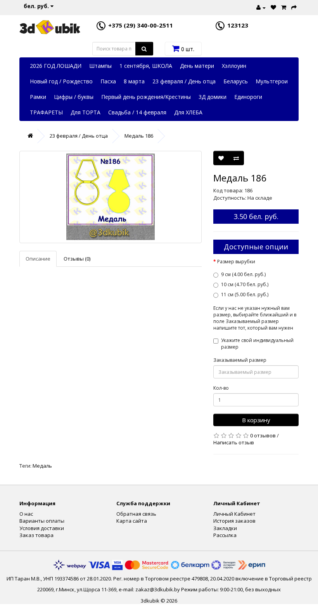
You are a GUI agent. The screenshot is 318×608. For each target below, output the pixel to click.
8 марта (134, 81)
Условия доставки (41, 528)
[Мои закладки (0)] (272, 6)
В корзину (256, 420)
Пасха (108, 81)
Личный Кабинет (234, 513)
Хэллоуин (234, 65)
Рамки (38, 96)
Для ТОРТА (85, 112)
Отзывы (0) (77, 258)
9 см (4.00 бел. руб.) (243, 274)
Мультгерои (272, 81)
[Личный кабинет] (260, 6)
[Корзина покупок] (282, 6)
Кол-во (221, 388)
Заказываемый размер (239, 360)
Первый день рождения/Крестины (146, 96)
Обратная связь (136, 513)
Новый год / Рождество (61, 81)
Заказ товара (36, 535)
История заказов (234, 520)
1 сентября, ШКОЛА (145, 65)
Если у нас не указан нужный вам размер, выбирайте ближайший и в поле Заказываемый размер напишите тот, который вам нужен (254, 318)
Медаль (42, 465)
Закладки (225, 528)
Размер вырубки (236, 261)
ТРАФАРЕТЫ (46, 112)
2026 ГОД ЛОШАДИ (55, 65)
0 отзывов (263, 435)
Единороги (248, 96)
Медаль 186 (138, 135)
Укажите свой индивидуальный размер (257, 343)
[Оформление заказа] (293, 6)
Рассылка (225, 535)
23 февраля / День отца (184, 81)
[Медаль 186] (110, 197)
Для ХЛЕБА (188, 112)
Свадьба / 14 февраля (137, 112)
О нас (26, 513)
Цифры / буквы (73, 96)
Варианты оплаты (41, 520)
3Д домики (212, 96)
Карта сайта (131, 520)
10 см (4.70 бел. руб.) (244, 284)
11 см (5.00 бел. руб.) (244, 294)
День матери (197, 65)
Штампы (100, 65)
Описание (38, 258)
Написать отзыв (233, 442)
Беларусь (235, 81)
